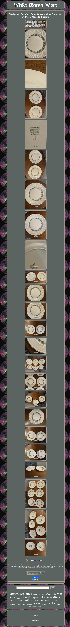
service (58, 593)
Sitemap (36, 615)
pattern (40, 606)
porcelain (26, 597)
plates (37, 603)
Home (35, 613)
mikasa (47, 600)
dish (56, 600)
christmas (44, 604)
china (43, 597)
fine (32, 600)
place (16, 600)
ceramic (18, 598)
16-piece (59, 604)
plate (41, 600)
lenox (60, 600)
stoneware (29, 604)
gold (11, 600)
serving (12, 604)
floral (20, 600)
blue (36, 600)
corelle (26, 600)
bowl (30, 606)
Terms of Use (36, 623)
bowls (12, 597)
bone (49, 597)
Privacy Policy (35, 620)
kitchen (34, 606)
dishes (35, 594)
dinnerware (17, 593)
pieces (19, 604)
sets (24, 604)
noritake (52, 600)
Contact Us (35, 618)
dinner (57, 597)
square (35, 598)
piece (29, 593)
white (52, 603)
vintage (49, 594)
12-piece (41, 594)
